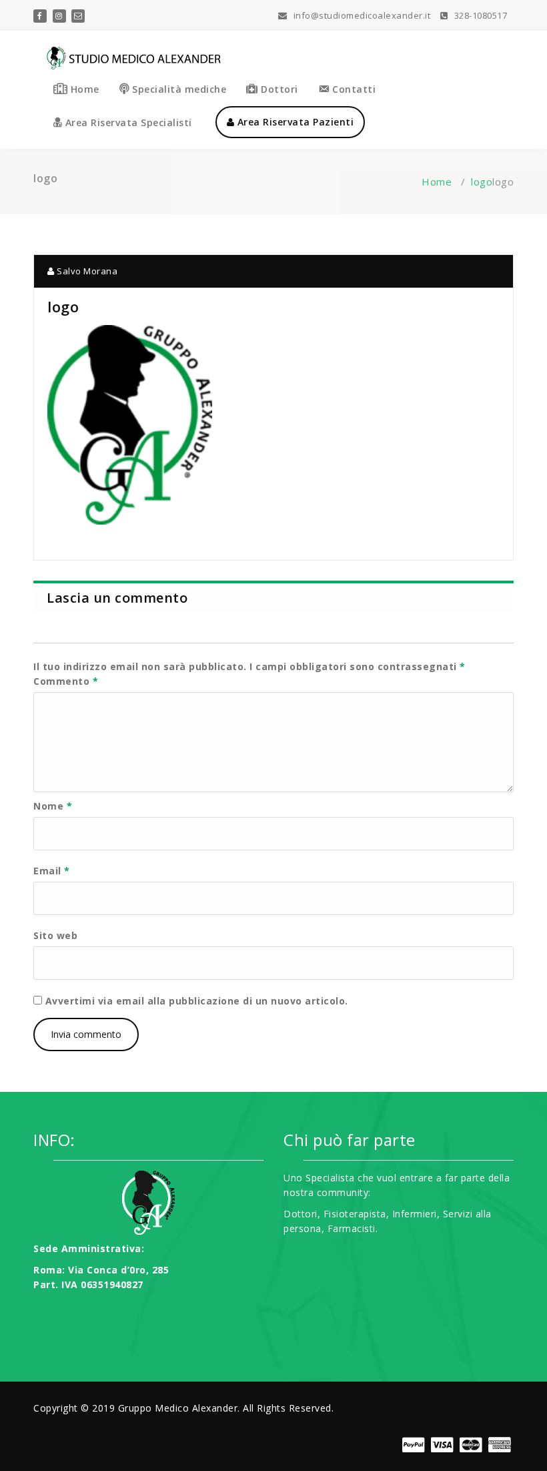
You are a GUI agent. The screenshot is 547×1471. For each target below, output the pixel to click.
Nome (52, 806)
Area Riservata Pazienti (294, 121)
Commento (65, 681)
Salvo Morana (86, 271)
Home (437, 181)
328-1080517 (479, 15)
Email (51, 870)
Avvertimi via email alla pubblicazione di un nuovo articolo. (196, 1000)
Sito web (55, 935)
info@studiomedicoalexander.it (360, 15)
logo (481, 181)
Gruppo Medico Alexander (178, 1408)
